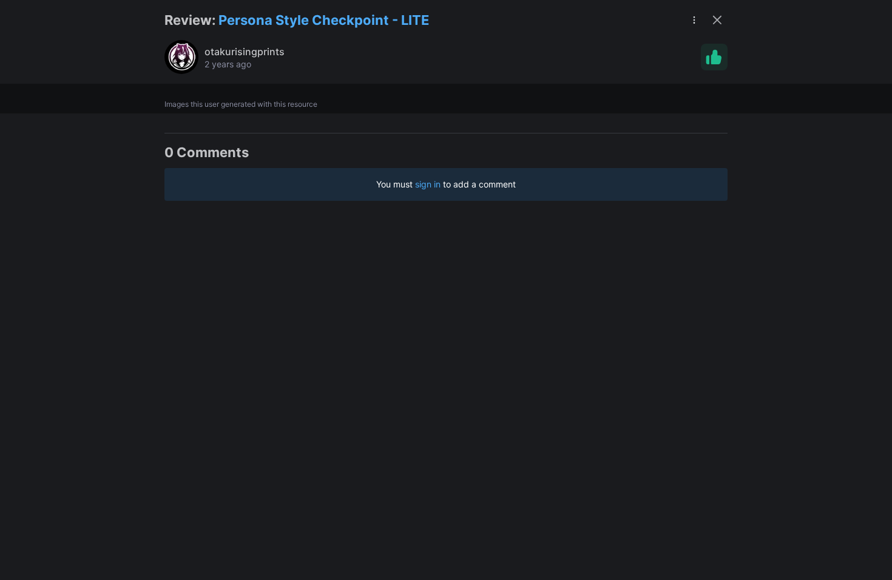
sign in (428, 184)
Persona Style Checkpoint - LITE (323, 20)
